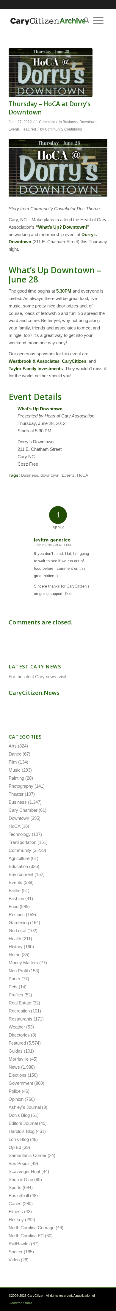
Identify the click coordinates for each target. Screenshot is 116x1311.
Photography (21, 786)
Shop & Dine (21, 1179)
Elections (17, 1075)
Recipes (17, 914)
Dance (15, 753)
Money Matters (23, 962)
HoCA (82, 475)
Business (70, 122)
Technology (20, 834)
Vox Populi (19, 1163)
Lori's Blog (19, 1139)
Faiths (15, 890)
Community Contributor (63, 129)
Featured (28, 129)
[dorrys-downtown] (51, 72)
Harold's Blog (22, 1131)
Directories (19, 1034)
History (16, 946)
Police (15, 1091)
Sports (15, 1187)
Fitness (16, 1211)
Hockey (16, 1219)
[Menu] (98, 21)
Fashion (16, 898)
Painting (16, 778)
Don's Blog (19, 1115)
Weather (17, 1026)
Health (15, 938)
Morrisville (19, 1059)
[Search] (84, 21)
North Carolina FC (26, 1235)
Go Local (17, 930)
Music (15, 770)
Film (13, 761)
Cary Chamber (23, 810)
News (14, 1067)
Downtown (88, 122)
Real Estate (20, 1002)
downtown (49, 475)
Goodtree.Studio (20, 1303)
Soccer (16, 1251)
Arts (13, 745)
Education (18, 866)
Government (21, 1083)
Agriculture (19, 858)
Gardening (19, 922)
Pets (13, 986)
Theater (16, 794)
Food (13, 906)
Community (20, 850)
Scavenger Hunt (24, 1171)
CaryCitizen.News (34, 693)
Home (15, 954)
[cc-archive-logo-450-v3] (48, 21)
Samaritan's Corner (27, 1155)
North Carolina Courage (31, 1227)
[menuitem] (84, 21)
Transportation (22, 842)
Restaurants (20, 1018)
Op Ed (15, 1147)
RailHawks (19, 1243)
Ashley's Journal (25, 1107)
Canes (15, 1203)
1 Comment (45, 122)
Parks (14, 978)
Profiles (16, 994)
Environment (21, 874)
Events (14, 129)
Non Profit (18, 970)
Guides (16, 1050)
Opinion (16, 1099)
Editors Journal (23, 1123)
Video (14, 1259)
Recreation (19, 1010)
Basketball (19, 1195)
